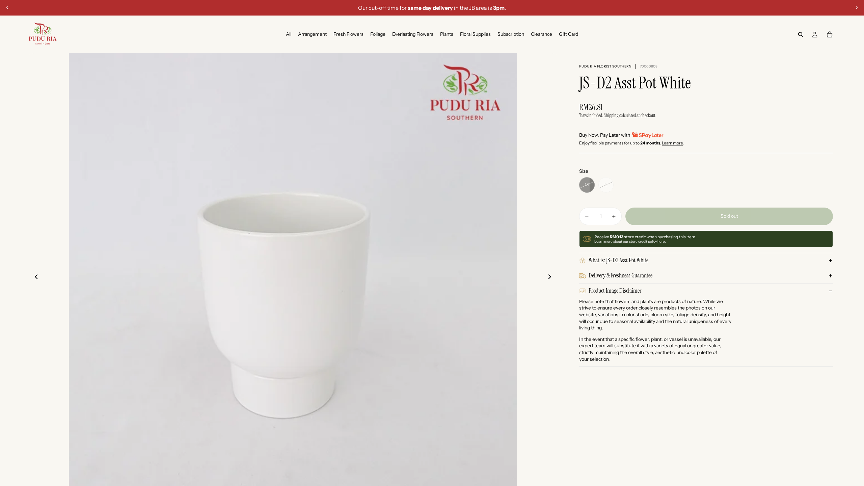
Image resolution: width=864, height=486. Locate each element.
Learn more (672, 142)
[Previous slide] (7, 7)
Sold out (729, 216)
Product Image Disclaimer (615, 291)
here (661, 241)
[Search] (800, 34)
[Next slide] (856, 7)
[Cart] (829, 34)
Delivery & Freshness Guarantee (620, 275)
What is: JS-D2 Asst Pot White (618, 260)
